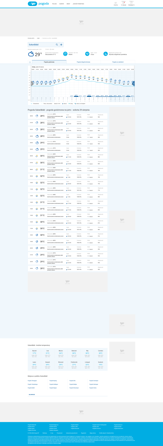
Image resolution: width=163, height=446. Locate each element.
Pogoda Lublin (74, 426)
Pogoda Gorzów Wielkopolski (99, 424)
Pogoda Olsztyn (117, 426)
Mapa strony (93, 433)
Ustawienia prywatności (72, 433)
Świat (68, 4)
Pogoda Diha (72, 380)
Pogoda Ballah (31, 388)
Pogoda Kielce (31, 426)
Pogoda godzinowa (49, 62)
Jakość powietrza (78, 4)
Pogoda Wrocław (32, 430)
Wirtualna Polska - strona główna (32, 3)
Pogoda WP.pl (31, 38)
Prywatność (59, 433)
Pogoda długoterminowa (83, 62)
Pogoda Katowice (118, 424)
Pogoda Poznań (53, 428)
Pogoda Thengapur (32, 380)
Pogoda (44, 3)
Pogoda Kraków (53, 426)
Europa (61, 4)
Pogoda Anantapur (93, 380)
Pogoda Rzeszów (75, 428)
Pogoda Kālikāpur (53, 384)
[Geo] (61, 44)
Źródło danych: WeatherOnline (106, 433)
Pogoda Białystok (32, 424)
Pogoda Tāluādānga (33, 384)
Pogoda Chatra (92, 388)
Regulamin (83, 433)
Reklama (45, 433)
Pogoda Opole (31, 428)
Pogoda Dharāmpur (74, 388)
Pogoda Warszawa (118, 428)
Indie (38, 38)
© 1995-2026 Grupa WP (33, 433)
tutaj (60, 443)
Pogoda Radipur (73, 384)
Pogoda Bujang (53, 380)
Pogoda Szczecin (96, 428)
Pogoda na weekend (117, 62)
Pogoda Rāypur (53, 388)
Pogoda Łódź (95, 426)
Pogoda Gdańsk (75, 424)
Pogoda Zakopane (53, 430)
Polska (54, 4)
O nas (51, 433)
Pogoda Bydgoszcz (53, 424)
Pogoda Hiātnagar (93, 384)
